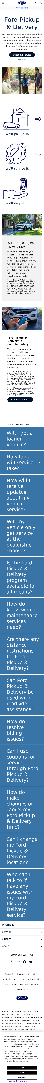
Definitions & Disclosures (14, 979)
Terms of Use (11, 984)
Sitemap (20, 974)
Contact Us (10, 974)
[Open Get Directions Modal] (35, 3)
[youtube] (31, 961)
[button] (22, 438)
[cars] (18, 961)
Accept (22, 1068)
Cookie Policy (22, 989)
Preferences (22, 1078)
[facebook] (24, 961)
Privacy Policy (34, 979)
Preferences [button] (23, 1061)
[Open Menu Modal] (3, 3)
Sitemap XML (32, 974)
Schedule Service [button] (22, 54)
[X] (12, 961)
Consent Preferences (19, 1081)
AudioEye (35, 984)
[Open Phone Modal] (41, 3)
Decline (22, 1073)
